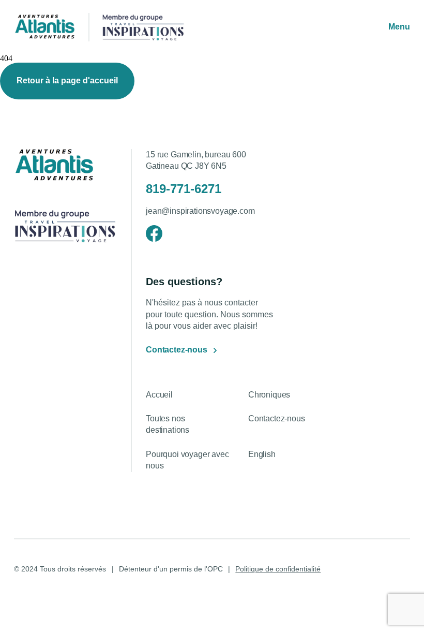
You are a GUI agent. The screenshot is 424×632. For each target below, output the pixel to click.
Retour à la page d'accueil (67, 80)
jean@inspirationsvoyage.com (200, 211)
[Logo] (45, 27)
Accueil (159, 394)
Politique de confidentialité (278, 569)
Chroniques (269, 394)
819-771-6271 (183, 189)
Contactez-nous (176, 349)
